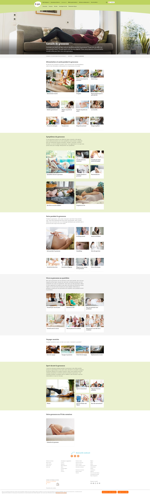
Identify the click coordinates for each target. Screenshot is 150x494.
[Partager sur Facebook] (72, 456)
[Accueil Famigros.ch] (37, 4)
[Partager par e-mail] (78, 456)
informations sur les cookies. (61, 492)
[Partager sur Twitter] (75, 456)
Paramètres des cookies (51, 488)
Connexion (112, 2)
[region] (75, 492)
